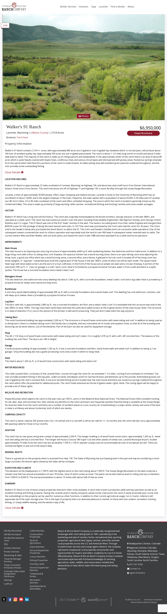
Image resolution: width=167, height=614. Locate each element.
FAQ (6, 544)
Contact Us (135, 568)
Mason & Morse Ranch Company (144, 602)
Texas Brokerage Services (12, 560)
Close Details (13, 172)
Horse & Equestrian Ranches (39, 569)
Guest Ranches (37, 546)
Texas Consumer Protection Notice (12, 566)
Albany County (40, 132)
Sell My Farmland (12, 534)
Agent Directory (137, 572)
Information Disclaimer (153, 599)
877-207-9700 (136, 564)
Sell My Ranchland (13, 530)
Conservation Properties (36, 535)
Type (93, 6)
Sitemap (8, 580)
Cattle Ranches (37, 530)
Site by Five (136, 599)
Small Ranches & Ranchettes (38, 587)
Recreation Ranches (35, 581)
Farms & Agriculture (35, 541)
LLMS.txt (8, 583)
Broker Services (68, 6)
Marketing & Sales (13, 555)
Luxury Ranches (37, 556)
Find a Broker (118, 6)
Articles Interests (12, 548)
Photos (84, 116)
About (131, 6)
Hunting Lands (37, 564)
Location (103, 6)
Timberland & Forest (36, 575)
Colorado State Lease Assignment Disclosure (14, 574)
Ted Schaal (22, 137)
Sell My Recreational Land (14, 539)
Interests (83, 6)
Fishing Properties (39, 560)
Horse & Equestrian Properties (39, 551)
